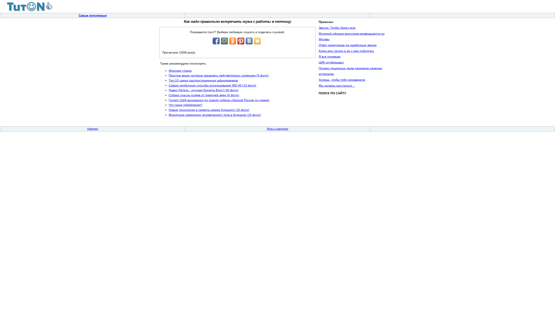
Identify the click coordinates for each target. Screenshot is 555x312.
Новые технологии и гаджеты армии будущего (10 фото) (209, 110)
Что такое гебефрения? (185, 105)
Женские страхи (180, 70)
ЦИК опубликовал (331, 62)
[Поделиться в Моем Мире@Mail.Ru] (224, 40)
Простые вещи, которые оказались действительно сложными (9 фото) (219, 75)
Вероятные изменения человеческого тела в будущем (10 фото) (215, 115)
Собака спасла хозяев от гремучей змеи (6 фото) (204, 95)
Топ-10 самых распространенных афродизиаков (203, 80)
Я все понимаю (330, 56)
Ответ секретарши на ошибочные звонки (348, 45)
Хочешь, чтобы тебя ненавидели (342, 79)
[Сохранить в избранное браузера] (257, 40)
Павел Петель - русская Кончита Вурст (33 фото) (203, 90)
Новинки (92, 128)
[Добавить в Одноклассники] (232, 40)
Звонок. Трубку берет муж (337, 27)
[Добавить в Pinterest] (240, 40)
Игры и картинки (277, 128)
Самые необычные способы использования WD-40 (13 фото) (212, 85)
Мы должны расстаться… (337, 85)
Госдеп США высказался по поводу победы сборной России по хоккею (219, 100)
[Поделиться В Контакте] (249, 40)
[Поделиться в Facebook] (216, 40)
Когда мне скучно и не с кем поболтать (346, 51)
